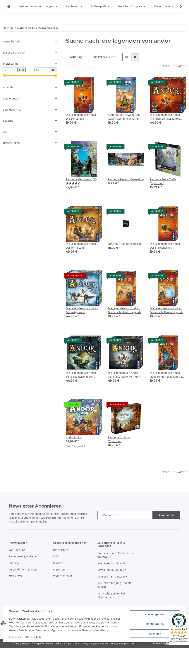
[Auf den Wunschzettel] (96, 83)
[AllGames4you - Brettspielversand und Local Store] (9, 6)
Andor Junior (74, 437)
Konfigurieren (155, 623)
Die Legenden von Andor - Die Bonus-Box (82, 116)
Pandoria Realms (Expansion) (126, 179)
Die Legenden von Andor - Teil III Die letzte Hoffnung (124, 374)
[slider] (4, 75)
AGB (55, 556)
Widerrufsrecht (62, 576)
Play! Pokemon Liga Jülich (112, 563)
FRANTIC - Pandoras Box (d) (125, 243)
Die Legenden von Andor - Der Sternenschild (166, 245)
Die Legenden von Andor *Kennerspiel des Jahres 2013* (165, 117)
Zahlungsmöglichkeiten (23, 556)
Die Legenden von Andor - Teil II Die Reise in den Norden (82, 375)
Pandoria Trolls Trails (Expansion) (163, 181)
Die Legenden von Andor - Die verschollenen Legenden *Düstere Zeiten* (167, 310)
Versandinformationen (23, 569)
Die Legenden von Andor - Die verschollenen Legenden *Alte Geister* (125, 310)
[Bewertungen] (73, 183)
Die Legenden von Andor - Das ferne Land (82, 245)
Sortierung (75, 57)
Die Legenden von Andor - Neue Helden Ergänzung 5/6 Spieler (167, 375)
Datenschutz (34, 637)
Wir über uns (17, 550)
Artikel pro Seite (104, 57)
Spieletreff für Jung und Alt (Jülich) (114, 585)
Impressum (15, 637)
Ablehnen (155, 633)
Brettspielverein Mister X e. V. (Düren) (115, 555)
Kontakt (58, 563)
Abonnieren (166, 515)
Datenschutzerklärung (73, 513)
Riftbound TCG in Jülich (111, 570)
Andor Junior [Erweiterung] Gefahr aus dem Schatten (124, 116)
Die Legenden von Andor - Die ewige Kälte (82, 310)
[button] (178, 6)
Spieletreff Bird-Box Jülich (113, 576)
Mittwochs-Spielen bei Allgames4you (111, 595)
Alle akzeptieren (155, 614)
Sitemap (14, 563)
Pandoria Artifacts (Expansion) (119, 439)
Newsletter (15, 576)
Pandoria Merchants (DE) (81, 179)
